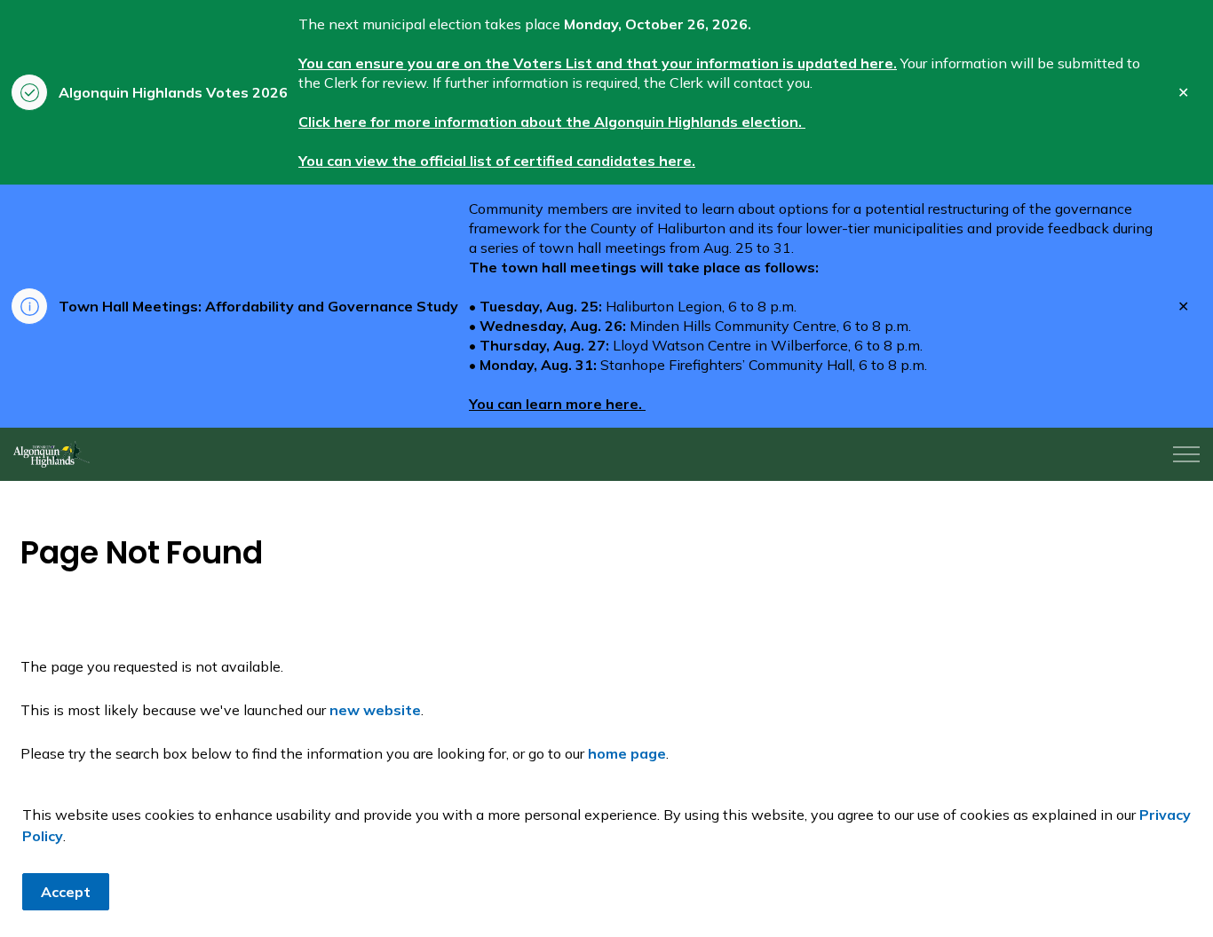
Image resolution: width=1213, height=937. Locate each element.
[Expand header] (1186, 454)
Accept (66, 892)
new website (375, 710)
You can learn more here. (557, 404)
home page (627, 753)
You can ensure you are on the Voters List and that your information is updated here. (597, 63)
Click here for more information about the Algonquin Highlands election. (551, 121)
